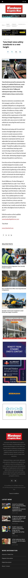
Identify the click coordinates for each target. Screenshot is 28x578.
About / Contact (6, 566)
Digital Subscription (6, 562)
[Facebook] (7, 51)
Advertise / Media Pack (7, 554)
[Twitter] (12, 51)
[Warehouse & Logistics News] (14, 9)
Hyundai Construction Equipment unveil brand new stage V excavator (12, 311)
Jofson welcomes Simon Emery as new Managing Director (18, 541)
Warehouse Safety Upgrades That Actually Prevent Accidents (13, 267)
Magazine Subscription (7, 558)
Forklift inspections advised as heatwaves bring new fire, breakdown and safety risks (18, 530)
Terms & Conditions (14, 493)
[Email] (16, 51)
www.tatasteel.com (7, 228)
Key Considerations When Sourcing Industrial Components (14, 289)
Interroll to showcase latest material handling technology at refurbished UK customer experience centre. (19, 507)
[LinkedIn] (20, 51)
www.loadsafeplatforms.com (10, 219)
